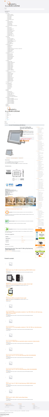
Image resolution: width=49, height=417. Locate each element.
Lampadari (7, 60)
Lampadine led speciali (41, 169)
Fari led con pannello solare (11, 39)
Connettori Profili (40, 213)
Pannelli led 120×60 (40, 175)
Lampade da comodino (10, 77)
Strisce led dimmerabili (41, 143)
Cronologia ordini (35, 406)
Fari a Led (7, 36)
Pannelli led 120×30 (10, 54)
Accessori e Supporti (10, 14)
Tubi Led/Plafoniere (8, 83)
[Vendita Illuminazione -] (12, 109)
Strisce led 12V (9, 27)
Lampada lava (9, 72)
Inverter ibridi (39, 130)
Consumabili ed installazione (11, 95)
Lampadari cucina (40, 182)
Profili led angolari (9, 21)
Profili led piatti (40, 136)
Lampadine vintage (10, 50)
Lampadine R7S (9, 51)
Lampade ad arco (40, 195)
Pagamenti (8, 115)
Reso (7, 116)
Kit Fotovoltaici (40, 131)
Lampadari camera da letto (11, 62)
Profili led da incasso (10, 22)
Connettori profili (9, 24)
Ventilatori (7, 89)
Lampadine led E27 (10, 45)
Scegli (7, 315)
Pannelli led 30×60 (10, 57)
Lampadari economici (40, 183)
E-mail (28, 140)
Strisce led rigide (9, 32)
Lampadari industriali (10, 66)
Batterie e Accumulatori (10, 15)
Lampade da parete (10, 79)
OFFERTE (7, 104)
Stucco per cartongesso (10, 102)
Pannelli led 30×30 (10, 55)
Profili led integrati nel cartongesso (12, 25)
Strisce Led (7, 26)
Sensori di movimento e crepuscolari (12, 96)
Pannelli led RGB (40, 176)
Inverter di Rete (9, 16)
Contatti (7, 112)
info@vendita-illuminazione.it (11, 405)
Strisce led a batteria (10, 31)
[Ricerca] (14, 122)
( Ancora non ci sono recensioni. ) (24, 130)
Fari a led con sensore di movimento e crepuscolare (16, 354)
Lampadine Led (8, 44)
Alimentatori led (9, 91)
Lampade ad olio (9, 76)
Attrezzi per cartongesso (10, 101)
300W (22, 236)
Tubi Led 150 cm (40, 206)
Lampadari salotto (9, 68)
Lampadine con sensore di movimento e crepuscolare (14, 48)
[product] (25, 263)
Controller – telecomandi (10, 35)
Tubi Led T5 (39, 207)
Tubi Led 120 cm (9, 86)
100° (22, 238)
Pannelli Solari (9, 18)
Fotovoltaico (7, 13)
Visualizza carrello (2, 414)
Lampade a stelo (9, 75)
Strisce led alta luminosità (10, 30)
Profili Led (7, 20)
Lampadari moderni (10, 67)
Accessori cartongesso (10, 100)
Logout (34, 408)
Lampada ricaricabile (10, 73)
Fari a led (8, 37)
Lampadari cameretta (10, 63)
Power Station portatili (10, 19)
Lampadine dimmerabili (10, 49)
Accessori (7, 90)
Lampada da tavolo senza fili (11, 71)
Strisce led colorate (10, 33)
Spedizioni (8, 117)
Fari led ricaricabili (40, 155)
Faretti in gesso (9, 42)
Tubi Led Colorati (9, 84)
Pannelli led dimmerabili (10, 56)
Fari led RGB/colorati (10, 43)
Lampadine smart (9, 47)
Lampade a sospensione (41, 188)
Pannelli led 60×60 (10, 53)
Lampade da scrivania (10, 80)
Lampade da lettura (10, 78)
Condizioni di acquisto (22, 406)
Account (34, 405)
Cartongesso (8, 97)
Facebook (21, 140)
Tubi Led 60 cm (9, 85)
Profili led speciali (40, 137)
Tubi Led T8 (9, 88)
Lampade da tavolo (40, 200)
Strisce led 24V (40, 142)
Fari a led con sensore (10, 38)
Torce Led (38, 201)
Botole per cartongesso (10, 98)
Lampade (38, 189)
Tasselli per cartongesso (10, 103)
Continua (7, 414)
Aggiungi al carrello (8, 286)
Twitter (24, 140)
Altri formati (9, 59)
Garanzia (21, 405)
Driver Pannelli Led (10, 92)
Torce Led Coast (9, 82)
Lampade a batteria (10, 74)
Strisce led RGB (9, 29)
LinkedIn (26, 140)
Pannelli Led (38, 170)
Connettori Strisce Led (10, 94)
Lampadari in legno (10, 65)
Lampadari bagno (9, 61)
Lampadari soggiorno (10, 69)
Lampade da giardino (10, 41)
